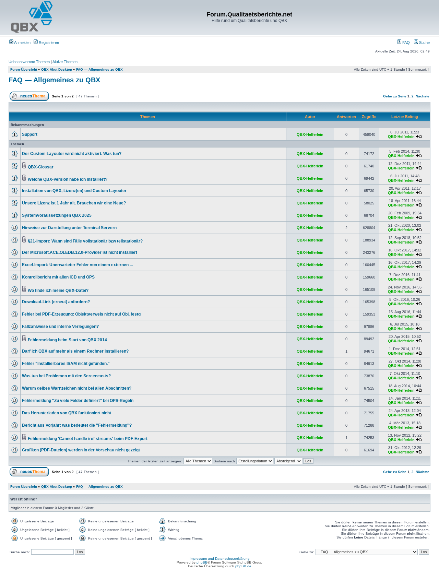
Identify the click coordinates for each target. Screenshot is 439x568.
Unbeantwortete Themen (29, 62)
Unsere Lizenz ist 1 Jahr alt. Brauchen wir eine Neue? (74, 203)
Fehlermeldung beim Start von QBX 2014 (67, 340)
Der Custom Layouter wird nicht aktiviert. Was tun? (71, 153)
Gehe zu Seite (394, 96)
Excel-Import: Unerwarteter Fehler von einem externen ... (77, 264)
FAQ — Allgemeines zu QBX (99, 69)
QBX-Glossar (41, 167)
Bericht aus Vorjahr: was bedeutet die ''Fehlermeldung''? (77, 425)
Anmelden (22, 42)
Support (29, 134)
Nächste (422, 96)
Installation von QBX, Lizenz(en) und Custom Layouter (74, 190)
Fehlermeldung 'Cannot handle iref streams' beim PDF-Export (87, 438)
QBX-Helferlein (310, 134)
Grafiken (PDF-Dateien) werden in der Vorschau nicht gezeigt (81, 450)
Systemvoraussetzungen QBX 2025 (57, 215)
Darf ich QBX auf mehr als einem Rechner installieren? (75, 351)
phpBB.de (243, 566)
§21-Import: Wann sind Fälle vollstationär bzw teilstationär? (85, 241)
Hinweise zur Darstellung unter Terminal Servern (69, 227)
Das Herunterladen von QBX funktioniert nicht (66, 413)
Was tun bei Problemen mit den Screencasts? (66, 376)
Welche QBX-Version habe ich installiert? (67, 179)
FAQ (405, 42)
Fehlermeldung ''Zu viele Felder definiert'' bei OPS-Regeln (77, 400)
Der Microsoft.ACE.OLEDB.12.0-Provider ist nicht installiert (79, 252)
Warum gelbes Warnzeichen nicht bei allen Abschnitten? (76, 388)
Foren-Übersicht (23, 69)
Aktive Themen (65, 62)
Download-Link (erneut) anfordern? (56, 301)
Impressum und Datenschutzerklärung (220, 558)
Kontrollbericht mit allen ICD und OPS (58, 277)
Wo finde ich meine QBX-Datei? (58, 290)
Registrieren (48, 42)
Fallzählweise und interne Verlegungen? (60, 326)
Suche (424, 42)
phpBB (202, 562)
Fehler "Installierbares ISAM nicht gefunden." (66, 363)
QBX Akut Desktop (56, 69)
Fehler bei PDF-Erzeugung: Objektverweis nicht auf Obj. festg (81, 314)
